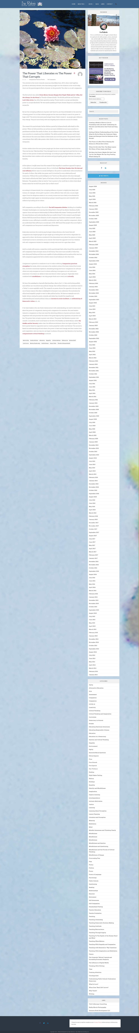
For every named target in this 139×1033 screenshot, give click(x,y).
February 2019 (93, 477)
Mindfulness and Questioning (98, 846)
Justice (91, 804)
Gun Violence (93, 769)
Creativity (92, 707)
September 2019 (94, 455)
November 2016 (94, 564)
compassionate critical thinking (33, 333)
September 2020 (94, 416)
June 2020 (92, 425)
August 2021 (93, 380)
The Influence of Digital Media (99, 963)
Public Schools (93, 881)
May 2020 (92, 429)
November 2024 (94, 254)
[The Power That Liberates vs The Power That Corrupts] (52, 39)
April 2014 (92, 665)
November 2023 (94, 293)
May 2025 (92, 235)
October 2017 (93, 529)
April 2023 (92, 316)
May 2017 (92, 545)
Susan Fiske (53, 343)
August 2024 (93, 264)
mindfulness (36, 276)
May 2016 (92, 584)
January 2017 (93, 558)
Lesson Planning (94, 814)
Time (90, 969)
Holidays (92, 782)
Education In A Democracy (97, 736)
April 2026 (92, 199)
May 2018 (92, 506)
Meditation (92, 824)
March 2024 (92, 280)
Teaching (92, 916)
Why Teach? (93, 990)
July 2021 (92, 383)
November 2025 (94, 215)
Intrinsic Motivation (95, 801)
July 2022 (92, 345)
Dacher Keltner (34, 340)
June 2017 (92, 542)
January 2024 (93, 286)
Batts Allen (26, 340)
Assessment (93, 694)
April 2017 (92, 548)
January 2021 (93, 403)
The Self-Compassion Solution (58, 207)
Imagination (93, 791)
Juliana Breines (56, 340)
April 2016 (92, 587)
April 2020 (92, 432)
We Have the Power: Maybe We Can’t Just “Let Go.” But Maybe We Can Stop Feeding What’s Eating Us (102, 154)
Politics (38, 79)
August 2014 (93, 652)
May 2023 (92, 312)
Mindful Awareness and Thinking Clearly (102, 830)
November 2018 (94, 487)
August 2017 (93, 535)
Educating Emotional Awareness (99, 727)
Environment (93, 746)
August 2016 (93, 574)
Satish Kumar (45, 343)
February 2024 (93, 283)
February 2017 (93, 555)
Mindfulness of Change (96, 855)
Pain (90, 861)
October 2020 (93, 412)
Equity (91, 749)
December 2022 (93, 328)
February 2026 (93, 206)
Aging (91, 685)
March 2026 (92, 202)
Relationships (93, 890)
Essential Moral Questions (97, 752)
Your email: (92, 96)
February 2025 (93, 244)
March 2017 (92, 552)
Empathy (48, 340)
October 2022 (93, 335)
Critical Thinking (94, 710)
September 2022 (94, 338)
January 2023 (93, 325)
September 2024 (94, 261)
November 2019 (94, 448)
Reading (91, 887)
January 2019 (93, 480)
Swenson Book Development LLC (99, 1010)
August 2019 (93, 458)
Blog (97, 4)
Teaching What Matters (96, 941)
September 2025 (94, 222)
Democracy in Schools (96, 720)
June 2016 (92, 581)
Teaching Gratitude (95, 926)
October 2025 (93, 218)
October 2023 (93, 296)
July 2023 (92, 306)
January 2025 (93, 248)
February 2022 (93, 361)
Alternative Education (96, 688)
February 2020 (93, 438)
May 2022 (92, 351)
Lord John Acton (28, 100)
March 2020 (92, 435)
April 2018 (92, 510)
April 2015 (92, 626)
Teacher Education (95, 910)
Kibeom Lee (65, 340)
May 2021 (92, 390)
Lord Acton (26, 343)
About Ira (81, 4)
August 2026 (93, 186)
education (42, 340)
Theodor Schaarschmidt (64, 343)
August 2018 (93, 497)
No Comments (52, 79)
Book (90, 4)
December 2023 (93, 290)
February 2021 (93, 400)
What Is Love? (93, 984)
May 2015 (92, 623)
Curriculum (92, 717)
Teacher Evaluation (95, 913)
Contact (110, 4)
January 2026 (93, 209)
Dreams (91, 723)
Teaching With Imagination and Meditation (103, 951)
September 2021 (94, 377)
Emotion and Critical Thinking (99, 740)
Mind (90, 827)
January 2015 (93, 636)
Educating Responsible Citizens (99, 730)
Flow (90, 759)
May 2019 (92, 468)
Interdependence (94, 798)
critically (70, 276)
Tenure (91, 954)
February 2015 (93, 632)
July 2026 (92, 189)
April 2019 (92, 471)
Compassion (32, 79)
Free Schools (93, 762)
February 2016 (93, 594)
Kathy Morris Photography (97, 1007)
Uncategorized (93, 975)
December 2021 (93, 367)
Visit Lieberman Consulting (98, 1004)
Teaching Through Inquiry (97, 932)
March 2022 (92, 358)
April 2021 (92, 393)
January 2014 (93, 674)
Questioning (93, 884)
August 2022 (93, 341)
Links (102, 4)
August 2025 (93, 225)
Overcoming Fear (94, 858)
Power (43, 79)
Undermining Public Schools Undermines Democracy (102, 980)
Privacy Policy (98, 1022)
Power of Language (95, 874)
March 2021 (92, 396)
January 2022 (93, 364)
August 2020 (93, 419)
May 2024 (92, 273)
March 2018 (92, 513)
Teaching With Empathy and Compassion (102, 944)
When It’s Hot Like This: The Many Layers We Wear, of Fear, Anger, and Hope (102, 148)
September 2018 (94, 493)
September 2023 (94, 299)
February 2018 (93, 516)
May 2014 (92, 662)
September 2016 (94, 571)
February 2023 (93, 322)
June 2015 (92, 619)
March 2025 (92, 241)
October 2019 (93, 451)
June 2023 (92, 309)
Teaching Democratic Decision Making (101, 923)
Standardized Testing (96, 907)
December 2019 (93, 445)
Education (92, 733)
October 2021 (93, 374)
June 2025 (92, 231)
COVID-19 (92, 704)
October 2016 (93, 568)
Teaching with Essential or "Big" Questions (103, 947)
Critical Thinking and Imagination (100, 714)
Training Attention (95, 972)
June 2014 (92, 658)
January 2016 (93, 597)
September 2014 (94, 649)
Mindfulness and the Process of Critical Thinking (101, 851)
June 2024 (92, 270)
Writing (91, 994)
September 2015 (94, 610)
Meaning (92, 820)
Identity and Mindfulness (97, 788)
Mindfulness (93, 833)
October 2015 (93, 606)
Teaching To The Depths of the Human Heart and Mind (103, 937)
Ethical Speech (94, 756)
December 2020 (93, 406)
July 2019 (92, 461)
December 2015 (93, 600)
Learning (92, 807)
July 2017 (92, 539)
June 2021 (92, 387)
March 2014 (92, 668)
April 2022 (92, 354)
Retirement (92, 897)
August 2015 (93, 613)
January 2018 (93, 519)
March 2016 (92, 590)
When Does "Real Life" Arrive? (98, 987)
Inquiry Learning (94, 794)
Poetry (91, 865)
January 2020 (93, 442)
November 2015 (94, 603)
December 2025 (93, 212)
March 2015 (92, 629)
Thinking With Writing (96, 966)
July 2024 (92, 267)
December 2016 (93, 561)
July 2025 (92, 228)
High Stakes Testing (95, 775)
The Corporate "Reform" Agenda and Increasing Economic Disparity (100, 958)
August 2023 (93, 303)
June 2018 (92, 503)
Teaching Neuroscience (96, 929)
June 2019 (92, 464)
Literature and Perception (97, 817)
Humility (92, 785)
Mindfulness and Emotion (97, 843)
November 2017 (94, 526)
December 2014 (93, 639)
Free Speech (93, 765)
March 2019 (92, 474)
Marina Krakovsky (35, 343)
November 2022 (94, 332)
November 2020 (94, 409)
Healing (91, 772)
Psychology (93, 877)
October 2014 (93, 645)
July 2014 (92, 655)
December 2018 (93, 484)
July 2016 (92, 577)
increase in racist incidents (60, 298)
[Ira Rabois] (32, 4)
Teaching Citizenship (96, 919)
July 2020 (92, 422)
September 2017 (94, 532)
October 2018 (93, 490)
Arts (90, 691)
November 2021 (94, 370)
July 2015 (92, 616)
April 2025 (92, 238)
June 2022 (92, 348)
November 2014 (94, 642)
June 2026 (92, 193)
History (91, 778)
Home (73, 4)
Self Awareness (94, 900)
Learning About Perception (97, 811)
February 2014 (93, 671)
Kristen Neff (72, 340)
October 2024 (93, 257)
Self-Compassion (94, 903)
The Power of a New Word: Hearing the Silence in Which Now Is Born (101, 143)
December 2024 (93, 251)
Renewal (92, 894)
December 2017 (93, 522)
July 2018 (92, 500)
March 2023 (92, 319)
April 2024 (92, 277)
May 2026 (92, 196)
